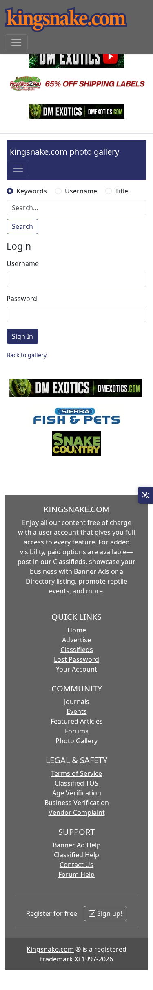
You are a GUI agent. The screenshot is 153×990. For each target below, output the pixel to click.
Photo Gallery (76, 740)
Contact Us (76, 864)
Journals (76, 701)
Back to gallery (27, 355)
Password (22, 298)
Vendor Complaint (77, 812)
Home (76, 630)
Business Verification (76, 802)
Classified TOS (76, 783)
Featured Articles (77, 721)
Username (81, 191)
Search (22, 226)
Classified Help (76, 854)
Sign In (22, 336)
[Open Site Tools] (145, 495)
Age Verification (76, 792)
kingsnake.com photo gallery (64, 151)
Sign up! (108, 913)
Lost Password (76, 659)
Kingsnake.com (50, 949)
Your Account (76, 669)
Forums (77, 731)
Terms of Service (76, 773)
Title (121, 191)
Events (77, 711)
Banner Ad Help (77, 845)
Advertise (76, 639)
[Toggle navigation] (16, 42)
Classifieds (76, 649)
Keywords (31, 191)
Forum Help (76, 874)
